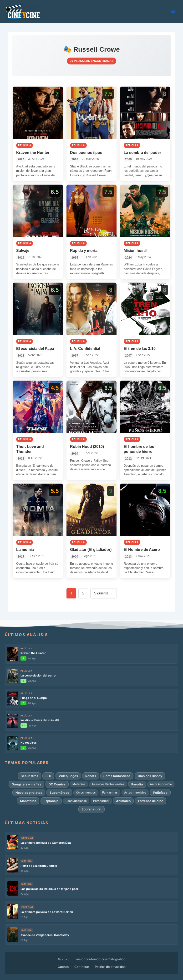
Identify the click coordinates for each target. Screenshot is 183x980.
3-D (48, 776)
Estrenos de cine (150, 801)
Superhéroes (59, 792)
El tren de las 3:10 (140, 349)
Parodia (137, 784)
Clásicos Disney (150, 776)
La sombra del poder (142, 153)
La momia (25, 550)
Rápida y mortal (84, 251)
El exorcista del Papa (35, 349)
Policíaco (160, 792)
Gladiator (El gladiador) (91, 550)
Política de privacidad (110, 967)
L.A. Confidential (85, 349)
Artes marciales (135, 792)
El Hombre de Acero (142, 550)
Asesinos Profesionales (108, 784)
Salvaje (22, 251)
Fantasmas (110, 792)
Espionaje (51, 801)
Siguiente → (103, 593)
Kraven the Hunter (32, 153)
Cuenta (63, 967)
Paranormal (101, 801)
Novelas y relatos (28, 792)
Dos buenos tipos (86, 153)
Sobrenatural (91, 809)
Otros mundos (86, 792)
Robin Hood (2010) (87, 447)
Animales (123, 801)
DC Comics (57, 784)
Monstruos (28, 801)
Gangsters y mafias (26, 784)
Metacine (78, 784)
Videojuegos (68, 776)
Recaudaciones (76, 801)
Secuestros (29, 776)
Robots (90, 776)
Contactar (81, 967)
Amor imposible (161, 784)
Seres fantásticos (116, 776)
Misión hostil (135, 251)
